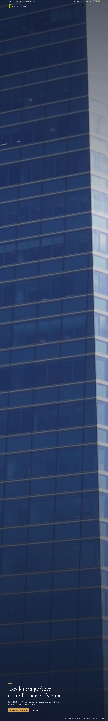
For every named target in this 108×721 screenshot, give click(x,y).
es (98, 1)
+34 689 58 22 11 (87, 1)
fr (93, 1)
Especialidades (59, 6)
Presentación (50, 6)
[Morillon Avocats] (17, 6)
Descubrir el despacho (17, 710)
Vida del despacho (89, 6)
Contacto (98, 6)
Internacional (79, 6)
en (96, 1)
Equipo (66, 6)
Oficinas (72, 6)
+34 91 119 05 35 (77, 1)
